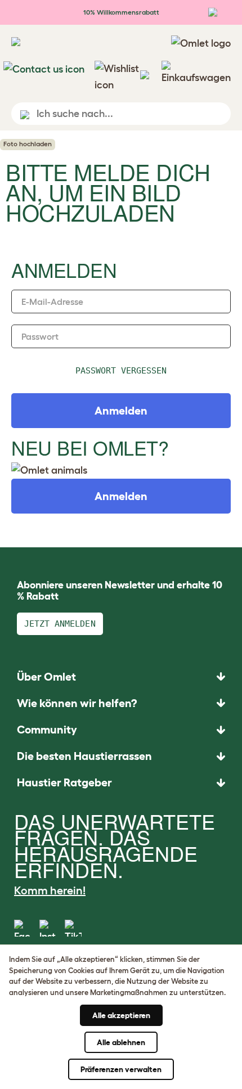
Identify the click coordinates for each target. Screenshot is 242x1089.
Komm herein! (50, 890)
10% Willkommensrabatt (121, 12)
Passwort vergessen (121, 371)
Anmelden (121, 496)
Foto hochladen (27, 143)
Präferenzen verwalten (121, 1069)
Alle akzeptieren (121, 1015)
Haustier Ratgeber (64, 782)
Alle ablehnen (121, 1042)
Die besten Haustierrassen (84, 756)
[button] (121, 783)
